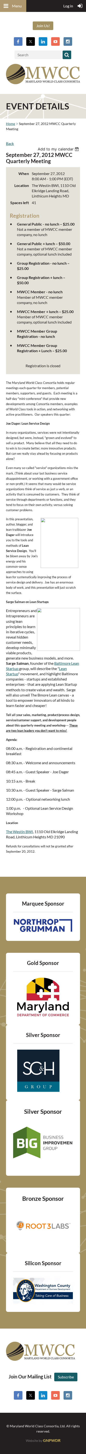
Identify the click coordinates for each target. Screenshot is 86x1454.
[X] (30, 41)
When (23, 173)
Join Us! (43, 25)
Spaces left (19, 202)
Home (10, 124)
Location (21, 185)
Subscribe (66, 1377)
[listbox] (59, 149)
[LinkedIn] (43, 41)
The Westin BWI (19, 831)
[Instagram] (68, 41)
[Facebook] (18, 41)
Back (10, 143)
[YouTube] (55, 41)
